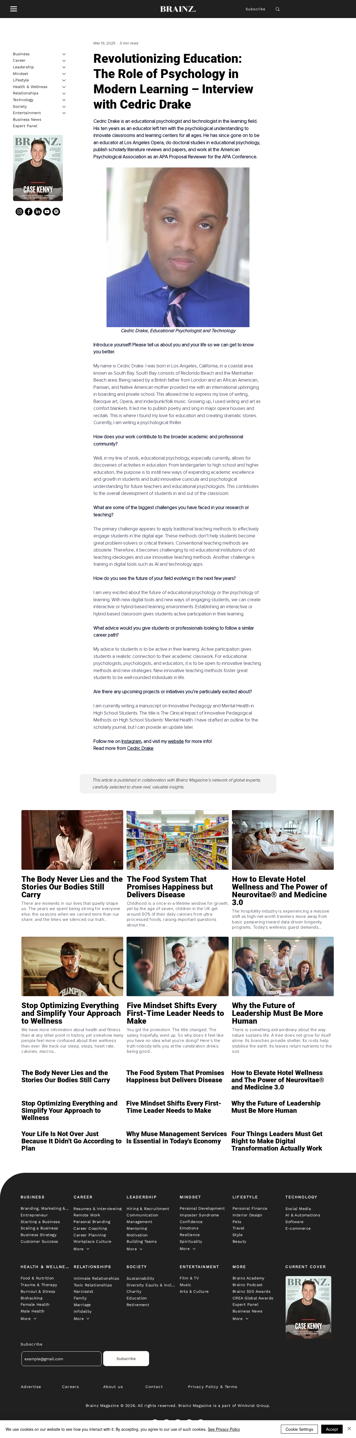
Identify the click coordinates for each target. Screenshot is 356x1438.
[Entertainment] (64, 113)
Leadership (23, 67)
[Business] (64, 54)
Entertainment (27, 113)
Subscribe (256, 9)
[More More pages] (87, 1248)
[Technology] (64, 100)
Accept (332, 1429)
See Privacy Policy (224, 1429)
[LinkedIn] (38, 212)
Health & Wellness (30, 86)
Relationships (25, 93)
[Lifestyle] (64, 80)
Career (19, 60)
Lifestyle (21, 80)
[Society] (64, 106)
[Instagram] (19, 212)
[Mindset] (64, 74)
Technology (23, 99)
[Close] (349, 1429)
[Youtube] (47, 212)
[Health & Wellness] (64, 87)
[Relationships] (64, 93)
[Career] (64, 60)
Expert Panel (25, 126)
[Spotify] (56, 212)
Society (20, 106)
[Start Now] (72, 902)
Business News (27, 119)
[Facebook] (29, 212)
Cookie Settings (299, 1429)
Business (21, 54)
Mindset (20, 73)
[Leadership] (64, 67)
